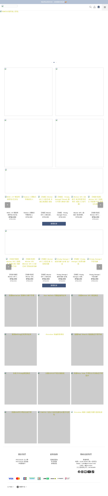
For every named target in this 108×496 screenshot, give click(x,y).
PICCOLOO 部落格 (22, 461)
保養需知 (54, 463)
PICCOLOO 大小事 (22, 460)
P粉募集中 (22, 463)
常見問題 (54, 461)
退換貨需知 (54, 460)
